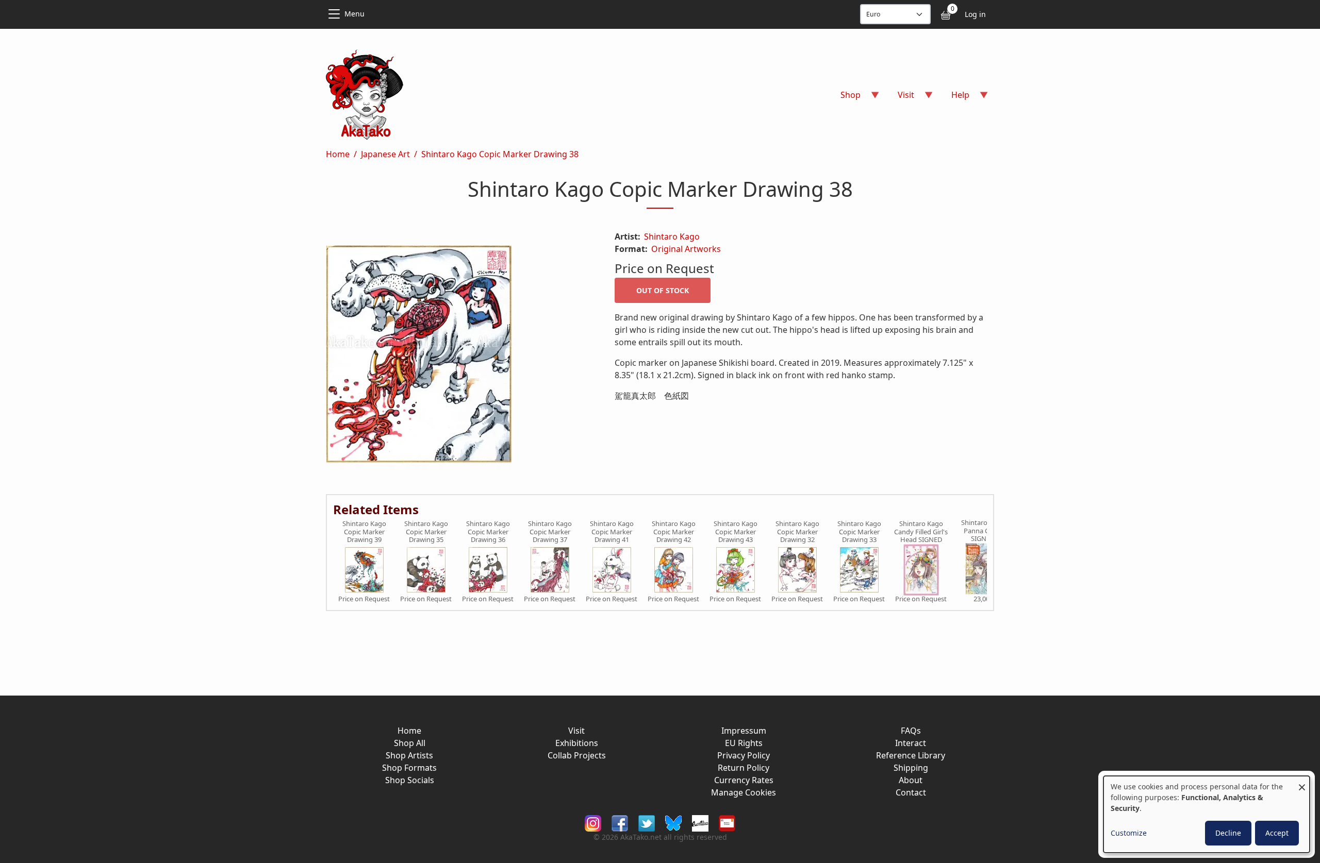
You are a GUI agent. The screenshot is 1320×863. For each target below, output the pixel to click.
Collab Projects (577, 755)
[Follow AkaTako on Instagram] (593, 822)
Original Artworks (686, 249)
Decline (1228, 833)
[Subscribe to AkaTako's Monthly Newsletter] (727, 822)
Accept (1277, 833)
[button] (458, 356)
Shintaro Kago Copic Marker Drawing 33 (859, 532)
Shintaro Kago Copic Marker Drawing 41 (612, 532)
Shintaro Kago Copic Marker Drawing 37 (550, 532)
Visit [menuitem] (899, 98)
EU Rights (744, 743)
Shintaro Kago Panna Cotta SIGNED (983, 531)
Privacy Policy (743, 755)
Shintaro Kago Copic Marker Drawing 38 (500, 154)
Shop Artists (409, 755)
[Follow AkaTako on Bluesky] (673, 822)
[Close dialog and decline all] (1302, 782)
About (910, 780)
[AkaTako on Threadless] (700, 822)
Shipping (911, 767)
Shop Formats (409, 767)
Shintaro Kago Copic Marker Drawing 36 (488, 532)
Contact (911, 792)
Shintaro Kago (672, 236)
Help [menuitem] (954, 98)
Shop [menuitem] (844, 98)
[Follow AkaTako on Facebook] (619, 822)
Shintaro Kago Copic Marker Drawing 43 (735, 532)
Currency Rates (743, 780)
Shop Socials (409, 780)
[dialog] (1206, 814)
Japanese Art (385, 154)
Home (338, 154)
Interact (910, 743)
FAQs (911, 730)
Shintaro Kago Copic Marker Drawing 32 (797, 532)
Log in (975, 14)
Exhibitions (576, 743)
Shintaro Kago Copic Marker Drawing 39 (364, 532)
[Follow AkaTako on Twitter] (646, 822)
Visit (576, 730)
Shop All (409, 743)
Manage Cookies (743, 792)
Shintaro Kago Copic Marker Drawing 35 (426, 532)
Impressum (743, 730)
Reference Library (910, 755)
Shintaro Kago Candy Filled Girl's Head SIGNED (921, 532)
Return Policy (743, 767)
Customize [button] (1129, 833)
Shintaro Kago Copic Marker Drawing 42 (674, 532)
